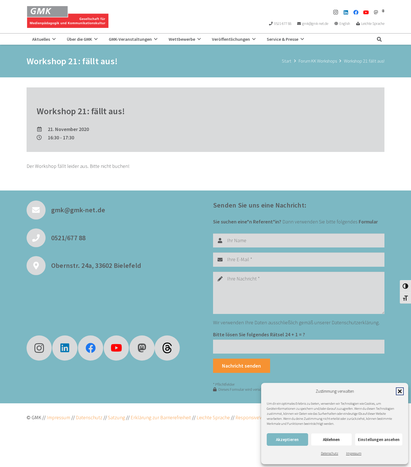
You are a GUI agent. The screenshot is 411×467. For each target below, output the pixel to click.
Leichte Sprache (214, 417)
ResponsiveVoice (252, 417)
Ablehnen (331, 439)
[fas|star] (167, 348)
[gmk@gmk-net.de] (39, 210)
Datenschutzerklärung (355, 322)
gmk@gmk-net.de (78, 210)
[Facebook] (356, 12)
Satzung (116, 417)
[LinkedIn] (346, 12)
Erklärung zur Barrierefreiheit (161, 417)
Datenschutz (329, 453)
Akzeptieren (287, 439)
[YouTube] (366, 12)
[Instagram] (336, 12)
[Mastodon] (376, 12)
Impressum (354, 453)
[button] (400, 391)
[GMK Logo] (67, 17)
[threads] (383, 10)
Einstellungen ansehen (379, 439)
